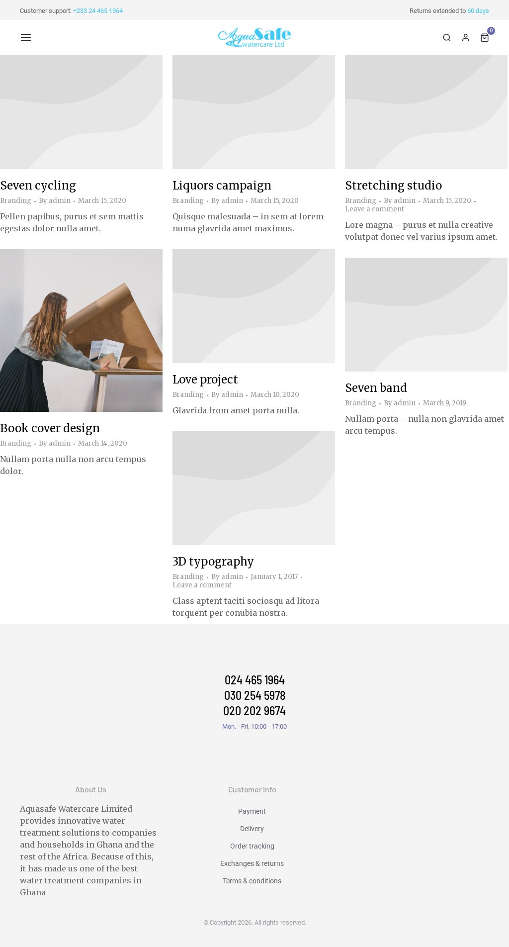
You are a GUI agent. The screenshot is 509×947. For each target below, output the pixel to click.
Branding (15, 200)
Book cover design (50, 428)
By (55, 201)
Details (95, 112)
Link (68, 112)
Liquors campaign (221, 185)
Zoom (68, 331)
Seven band (376, 388)
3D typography (213, 561)
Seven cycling (38, 185)
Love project (205, 379)
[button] (26, 37)
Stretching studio (393, 185)
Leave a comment (374, 209)
